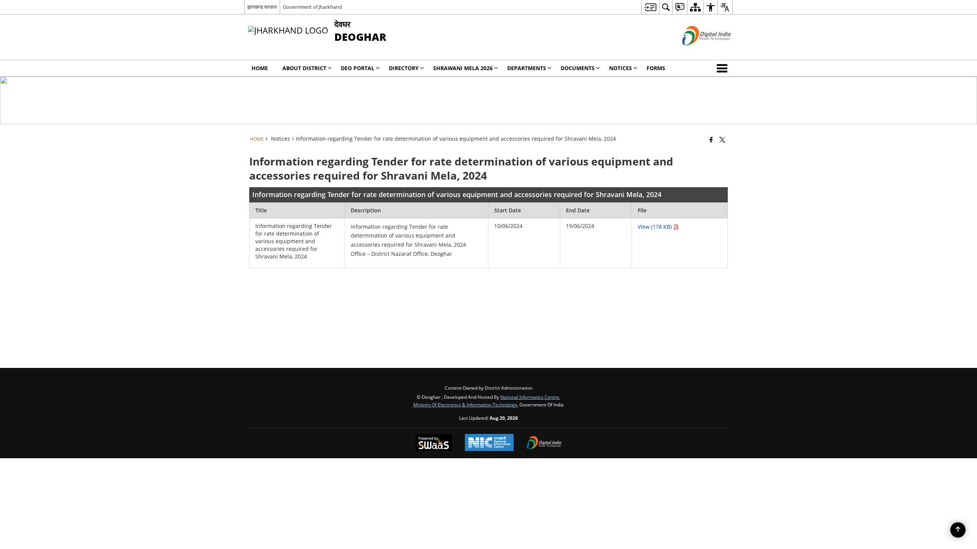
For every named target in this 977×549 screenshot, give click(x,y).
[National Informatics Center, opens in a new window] (489, 443)
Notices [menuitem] (620, 68)
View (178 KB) (655, 226)
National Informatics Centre (529, 397)
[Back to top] (958, 530)
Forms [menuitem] (655, 68)
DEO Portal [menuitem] (357, 68)
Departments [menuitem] (526, 68)
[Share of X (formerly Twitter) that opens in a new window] (722, 139)
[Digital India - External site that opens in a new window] (697, 51)
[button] (723, 68)
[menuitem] (650, 7)
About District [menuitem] (304, 68)
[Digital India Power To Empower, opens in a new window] (544, 443)
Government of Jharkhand (312, 6)
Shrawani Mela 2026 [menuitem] (463, 68)
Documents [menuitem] (578, 68)
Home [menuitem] (260, 68)
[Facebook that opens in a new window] (711, 139)
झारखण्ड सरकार (262, 6)
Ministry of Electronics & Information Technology (465, 404)
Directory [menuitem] (404, 68)
